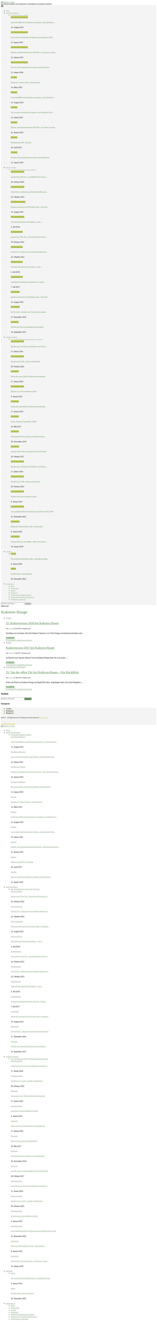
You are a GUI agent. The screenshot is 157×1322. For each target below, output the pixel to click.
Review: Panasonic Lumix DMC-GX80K (23, 421)
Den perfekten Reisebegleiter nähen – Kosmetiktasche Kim (29, 559)
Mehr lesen (10, 638)
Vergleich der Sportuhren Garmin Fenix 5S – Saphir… (28, 282)
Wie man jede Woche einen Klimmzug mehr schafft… (27, 327)
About (12, 586)
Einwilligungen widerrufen (18, 599)
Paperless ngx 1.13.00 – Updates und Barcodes (25, 361)
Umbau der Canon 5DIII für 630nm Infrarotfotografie (28, 376)
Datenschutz (14, 588)
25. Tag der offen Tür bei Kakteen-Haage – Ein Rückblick (42, 672)
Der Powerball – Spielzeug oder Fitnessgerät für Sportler (28, 312)
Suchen (28, 604)
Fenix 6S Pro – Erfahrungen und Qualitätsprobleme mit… (29, 192)
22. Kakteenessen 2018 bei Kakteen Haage (32, 623)
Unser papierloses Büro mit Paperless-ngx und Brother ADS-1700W (32, 511)
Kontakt (13, 590)
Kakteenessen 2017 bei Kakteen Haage (30, 647)
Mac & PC (15, 446)
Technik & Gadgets (11, 337)
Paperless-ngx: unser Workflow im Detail (24, 391)
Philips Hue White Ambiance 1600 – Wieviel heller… (27, 526)
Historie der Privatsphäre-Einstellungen (22, 597)
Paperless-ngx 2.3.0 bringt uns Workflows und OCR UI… (29, 346)
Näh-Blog (8, 551)
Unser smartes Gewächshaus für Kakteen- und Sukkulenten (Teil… (32, 37)
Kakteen (14, 92)
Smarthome (15, 521)
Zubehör (14, 152)
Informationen (10, 584)
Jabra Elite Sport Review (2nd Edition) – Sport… (26, 222)
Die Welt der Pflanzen (12, 13)
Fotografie (15, 371)
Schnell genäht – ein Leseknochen (21, 574)
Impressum (14, 593)
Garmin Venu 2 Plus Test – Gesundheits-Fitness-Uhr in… (29, 177)
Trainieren (15, 322)
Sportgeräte (15, 292)
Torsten (11, 628)
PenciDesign (44, 717)
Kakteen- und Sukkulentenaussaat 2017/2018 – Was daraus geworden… (33, 52)
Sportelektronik (17, 232)
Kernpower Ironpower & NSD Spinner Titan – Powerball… (29, 207)
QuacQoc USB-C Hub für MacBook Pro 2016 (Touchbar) (29, 451)
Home (7, 11)
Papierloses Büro (17, 341)
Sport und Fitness (11, 167)
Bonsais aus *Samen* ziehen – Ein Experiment (25, 82)
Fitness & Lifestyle (18, 202)
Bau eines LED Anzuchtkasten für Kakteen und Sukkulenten (30, 67)
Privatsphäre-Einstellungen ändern (21, 595)
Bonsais (14, 77)
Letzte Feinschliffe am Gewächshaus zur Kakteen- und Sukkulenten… (33, 22)
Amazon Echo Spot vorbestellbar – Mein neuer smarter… (29, 541)
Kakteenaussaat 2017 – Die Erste (21, 142)
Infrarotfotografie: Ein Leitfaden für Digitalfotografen (28, 436)
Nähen (13, 554)
